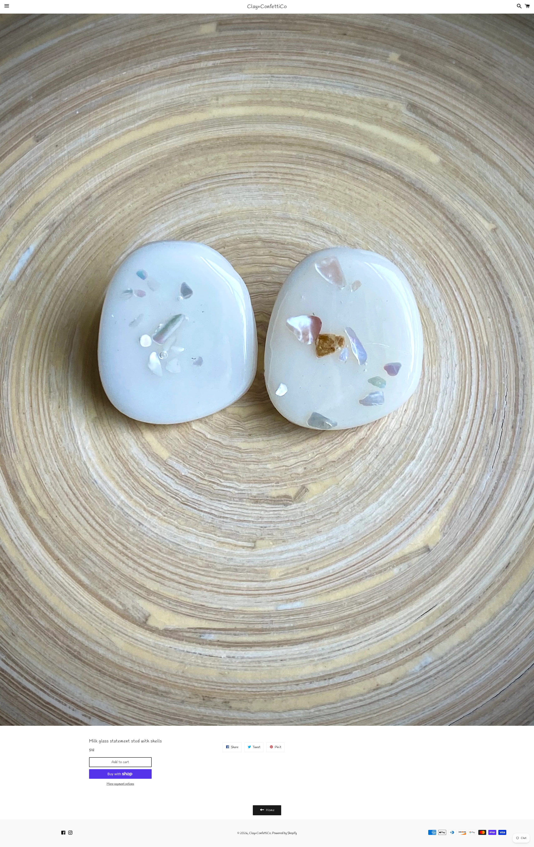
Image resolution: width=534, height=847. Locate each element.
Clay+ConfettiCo (267, 6)
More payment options (120, 784)
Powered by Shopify (284, 833)
